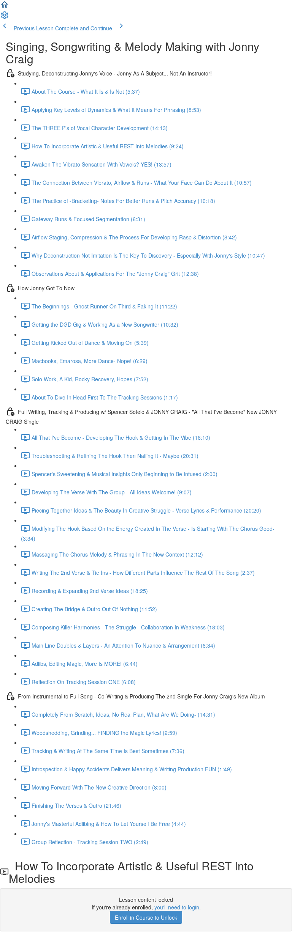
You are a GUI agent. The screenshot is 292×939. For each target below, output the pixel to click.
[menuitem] (4, 17)
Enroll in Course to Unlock (146, 917)
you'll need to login (176, 907)
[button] (4, 7)
